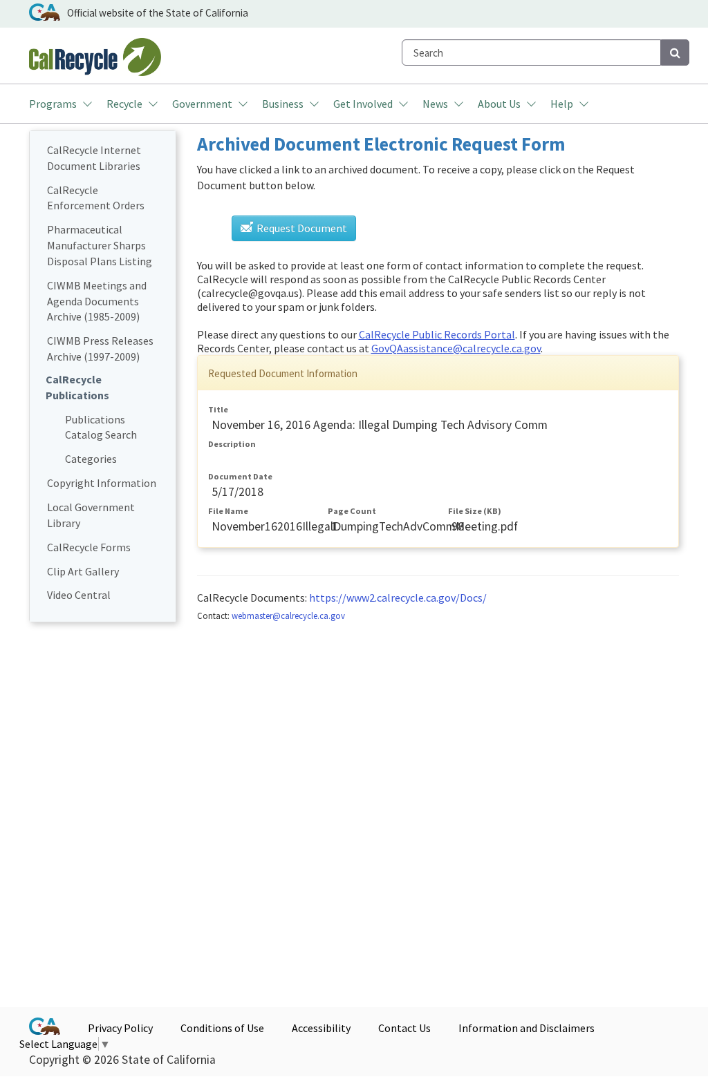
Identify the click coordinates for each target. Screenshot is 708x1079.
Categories (91, 459)
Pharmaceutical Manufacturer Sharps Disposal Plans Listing (99, 245)
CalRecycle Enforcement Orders (96, 198)
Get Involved (363, 104)
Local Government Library (91, 515)
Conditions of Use (222, 1028)
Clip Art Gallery (83, 571)
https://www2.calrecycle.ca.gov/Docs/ (398, 597)
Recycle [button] (124, 104)
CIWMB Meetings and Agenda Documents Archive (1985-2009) (97, 301)
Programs (53, 104)
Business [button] (283, 104)
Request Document (300, 228)
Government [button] (202, 104)
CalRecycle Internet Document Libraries (94, 158)
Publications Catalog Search (101, 427)
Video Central (79, 595)
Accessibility (321, 1028)
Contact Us (404, 1028)
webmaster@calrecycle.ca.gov (288, 615)
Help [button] (561, 104)
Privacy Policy (120, 1028)
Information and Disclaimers (526, 1028)
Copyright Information (101, 483)
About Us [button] (499, 104)
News (435, 104)
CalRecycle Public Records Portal (437, 334)
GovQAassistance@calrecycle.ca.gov (456, 348)
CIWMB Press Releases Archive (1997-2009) (100, 348)
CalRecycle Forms (89, 547)
